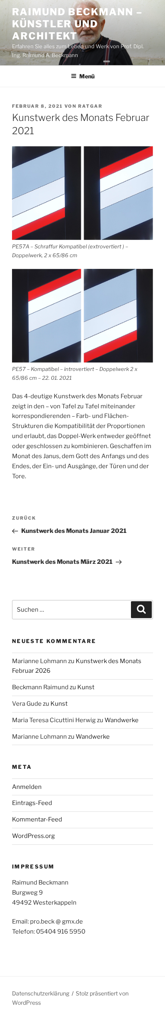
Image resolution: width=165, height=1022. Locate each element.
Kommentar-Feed (37, 819)
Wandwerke (122, 720)
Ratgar (90, 106)
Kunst (86, 687)
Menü (87, 76)
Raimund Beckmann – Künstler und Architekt (77, 24)
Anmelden (27, 787)
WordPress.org (33, 836)
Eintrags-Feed (32, 803)
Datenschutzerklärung (40, 993)
